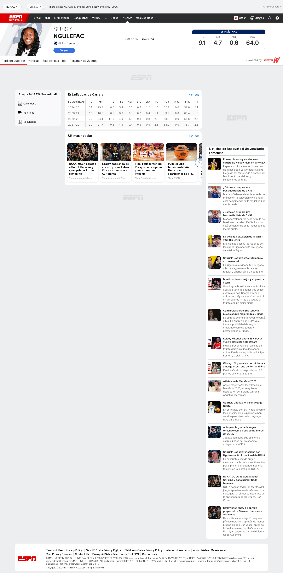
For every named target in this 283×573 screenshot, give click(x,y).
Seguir (64, 50)
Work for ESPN (130, 554)
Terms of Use (54, 550)
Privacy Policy (74, 550)
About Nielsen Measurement (210, 550)
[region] (142, 113)
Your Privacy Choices (59, 554)
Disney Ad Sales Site (104, 554)
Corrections (149, 554)
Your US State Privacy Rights (103, 550)
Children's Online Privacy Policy (143, 550)
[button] (269, 18)
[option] (82, 162)
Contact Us (82, 554)
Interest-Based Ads (178, 550)
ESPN (15, 18)
